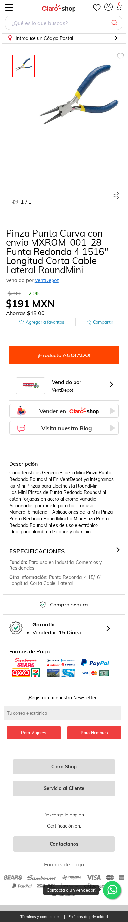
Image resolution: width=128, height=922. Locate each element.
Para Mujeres (33, 732)
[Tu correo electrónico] (64, 716)
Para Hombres (94, 732)
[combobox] (64, 23)
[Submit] (115, 23)
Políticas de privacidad (88, 917)
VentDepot (47, 280)
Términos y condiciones (40, 917)
